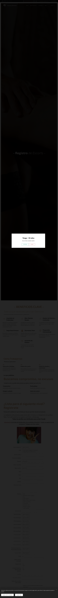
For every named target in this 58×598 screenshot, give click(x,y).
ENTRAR (25, 244)
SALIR (32, 244)
